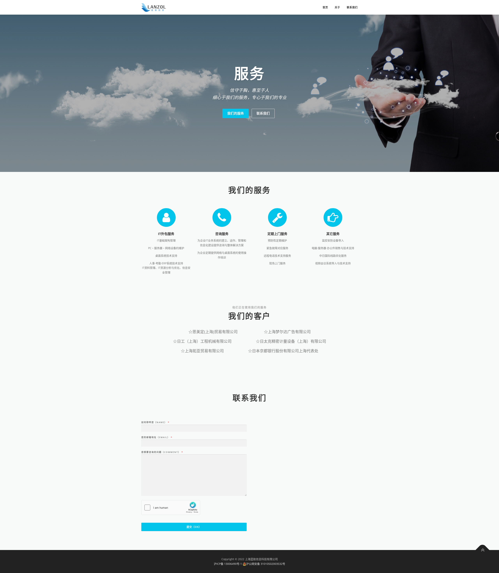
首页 (325, 7)
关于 (337, 7)
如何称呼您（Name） (155, 422)
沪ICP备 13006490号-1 (228, 564)
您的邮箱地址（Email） (156, 437)
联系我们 (352, 7)
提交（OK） (194, 527)
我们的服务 (235, 113)
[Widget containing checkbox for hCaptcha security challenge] (170, 507)
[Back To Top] (482, 550)
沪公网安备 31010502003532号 (265, 564)
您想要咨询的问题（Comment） (162, 452)
